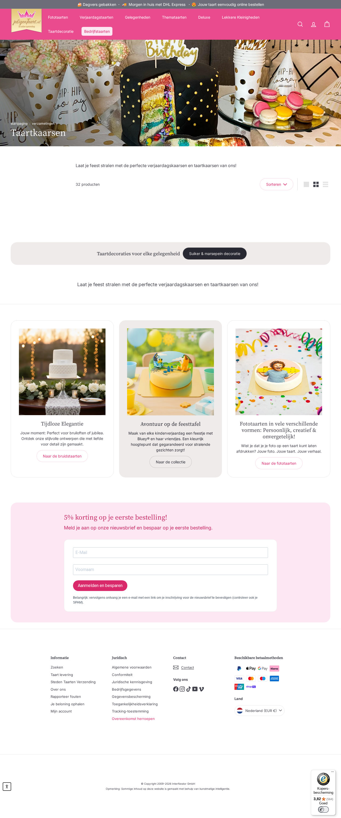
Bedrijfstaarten (97, 31)
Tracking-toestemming (130, 711)
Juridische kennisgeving (132, 682)
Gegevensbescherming (131, 696)
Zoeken (57, 667)
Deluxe (204, 17)
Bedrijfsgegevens (126, 689)
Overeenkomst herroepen (133, 718)
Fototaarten (58, 17)
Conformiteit (122, 675)
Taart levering (62, 675)
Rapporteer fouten (66, 696)
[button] (7, 786)
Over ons (58, 689)
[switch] (323, 809)
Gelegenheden (137, 17)
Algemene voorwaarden (132, 667)
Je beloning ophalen (67, 704)
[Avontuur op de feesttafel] (170, 371)
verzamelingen (43, 123)
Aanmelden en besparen (100, 585)
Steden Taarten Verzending (73, 682)
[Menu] (332, 773)
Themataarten (174, 17)
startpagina (19, 123)
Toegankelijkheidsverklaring (135, 704)
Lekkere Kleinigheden (240, 17)
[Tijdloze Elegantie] (62, 372)
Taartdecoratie (61, 31)
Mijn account (61, 711)
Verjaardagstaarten (96, 17)
